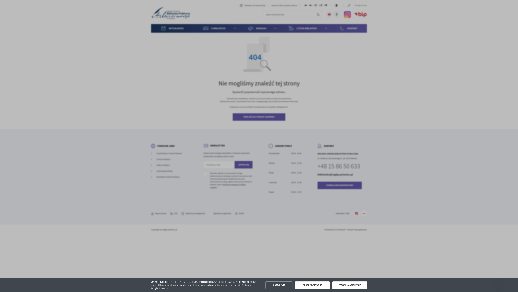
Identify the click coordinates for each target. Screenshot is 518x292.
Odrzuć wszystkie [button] (312, 285)
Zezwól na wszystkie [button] (349, 285)
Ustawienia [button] (279, 285)
